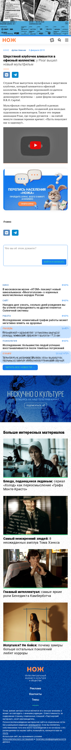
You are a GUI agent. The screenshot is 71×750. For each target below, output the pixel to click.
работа (7, 316)
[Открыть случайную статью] (52, 40)
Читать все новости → (20, 367)
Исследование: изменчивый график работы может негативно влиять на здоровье (35, 321)
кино (6, 50)
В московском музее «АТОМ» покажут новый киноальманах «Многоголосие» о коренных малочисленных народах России (32, 292)
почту (5, 733)
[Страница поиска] (59, 40)
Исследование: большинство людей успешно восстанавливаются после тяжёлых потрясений (33, 347)
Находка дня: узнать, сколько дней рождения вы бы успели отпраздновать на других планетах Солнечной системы (34, 307)
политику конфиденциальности (51, 739)
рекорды (8, 328)
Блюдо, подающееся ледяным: (34, 485)
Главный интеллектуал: (32, 594)
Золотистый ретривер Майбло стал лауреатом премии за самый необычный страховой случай (33, 359)
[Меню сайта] (66, 40)
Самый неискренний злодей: (31, 540)
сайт (5, 300)
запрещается (34, 725)
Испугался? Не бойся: (33, 649)
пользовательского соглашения (18, 739)
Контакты (35, 694)
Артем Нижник (19, 50)
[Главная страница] (9, 40)
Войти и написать (54, 262)
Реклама (35, 688)
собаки (7, 353)
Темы (35, 699)
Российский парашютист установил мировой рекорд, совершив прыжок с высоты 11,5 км (31, 334)
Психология (10, 341)
